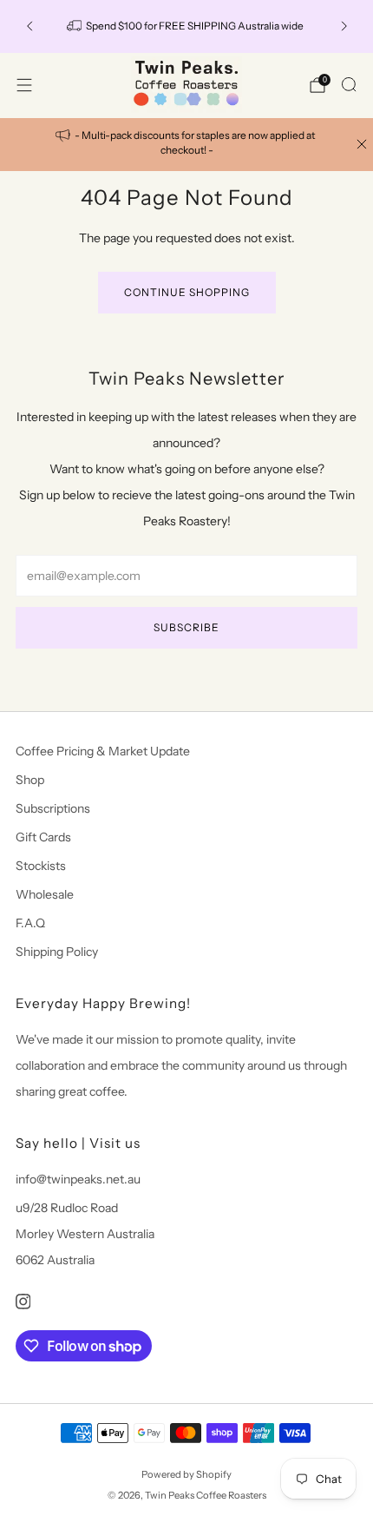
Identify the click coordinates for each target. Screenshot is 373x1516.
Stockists (41, 865)
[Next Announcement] (344, 26)
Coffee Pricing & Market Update (103, 751)
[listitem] (187, 144)
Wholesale (45, 894)
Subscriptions (53, 808)
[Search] (348, 84)
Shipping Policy (57, 951)
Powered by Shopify (186, 1474)
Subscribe (186, 627)
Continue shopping (187, 292)
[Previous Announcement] (29, 26)
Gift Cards (43, 837)
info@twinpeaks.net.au (78, 1179)
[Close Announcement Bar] (361, 144)
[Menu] (24, 85)
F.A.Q (30, 923)
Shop (30, 780)
